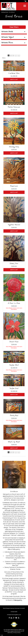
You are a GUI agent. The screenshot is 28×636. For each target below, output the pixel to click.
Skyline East (14, 388)
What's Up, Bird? (14, 442)
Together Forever (14, 225)
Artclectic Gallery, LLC (18, 629)
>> (18, 55)
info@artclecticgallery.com (14, 614)
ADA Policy (10, 632)
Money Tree (14, 263)
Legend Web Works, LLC (16, 631)
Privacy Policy (17, 632)
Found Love (14, 186)
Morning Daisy (14, 147)
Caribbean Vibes (14, 73)
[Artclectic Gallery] (8, 6)
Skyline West (14, 365)
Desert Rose (14, 342)
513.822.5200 (14, 611)
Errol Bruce (12, 12)
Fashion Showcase (14, 107)
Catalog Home (4, 12)
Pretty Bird (14, 415)
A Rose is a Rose (14, 303)
